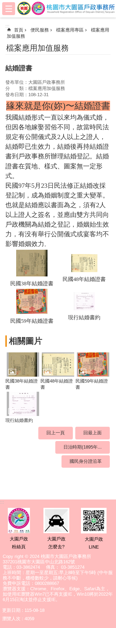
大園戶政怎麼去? (56, 542)
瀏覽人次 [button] (11, 618)
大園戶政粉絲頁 (19, 542)
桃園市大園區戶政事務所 (66, 8)
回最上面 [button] (92, 432)
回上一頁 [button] (55, 432)
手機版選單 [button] (8, 8)
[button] (23, 364)
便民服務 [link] (39, 30)
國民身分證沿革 (86, 461)
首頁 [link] (18, 30)
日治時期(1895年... (82, 447)
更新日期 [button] (11, 610)
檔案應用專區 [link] (70, 30)
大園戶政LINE (94, 543)
